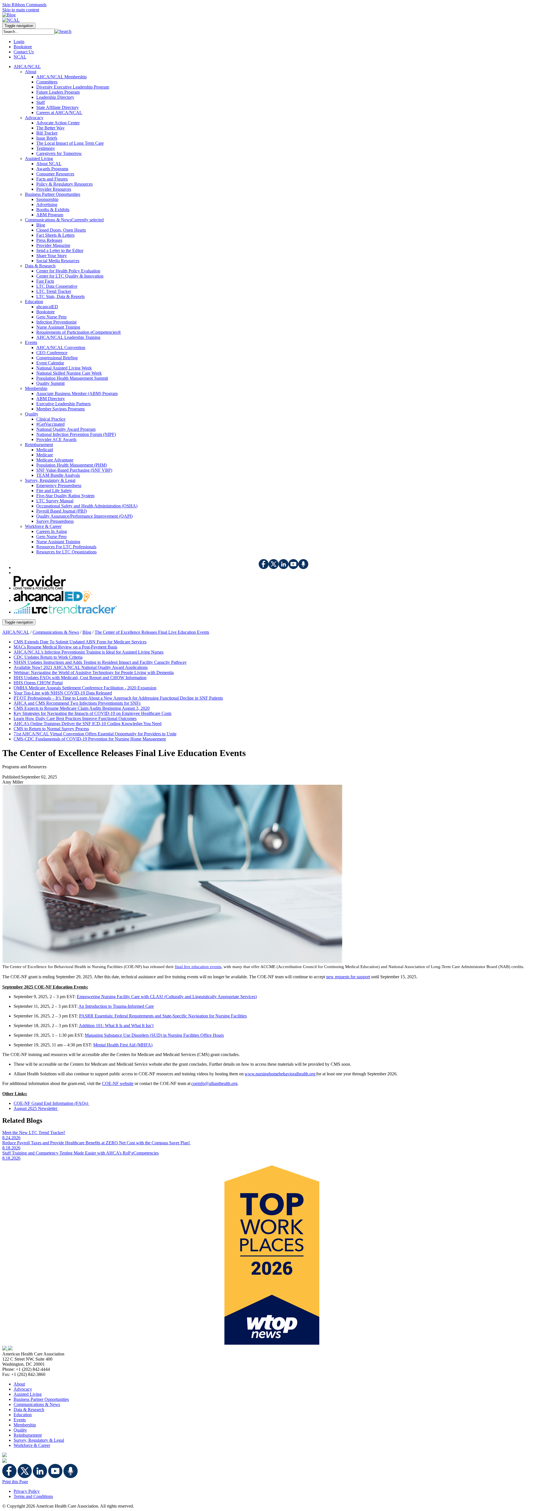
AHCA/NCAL (15, 632)
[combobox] (28, 32)
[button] (63, 31)
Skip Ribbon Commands (24, 4)
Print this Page (15, 1481)
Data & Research (29, 1409)
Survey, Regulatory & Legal (39, 1440)
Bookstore (23, 46)
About (19, 1384)
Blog (86, 632)
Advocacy (23, 1389)
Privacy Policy (27, 1491)
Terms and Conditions (33, 1496)
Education (23, 1414)
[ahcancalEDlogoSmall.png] (53, 600)
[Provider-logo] (40, 587)
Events (20, 1419)
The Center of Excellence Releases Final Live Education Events (152, 632)
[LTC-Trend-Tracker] (65, 612)
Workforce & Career (32, 1445)
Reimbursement (28, 1435)
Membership (25, 1424)
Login (19, 41)
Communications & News (56, 632)
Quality (20, 1430)
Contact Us (24, 51)
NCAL (20, 56)
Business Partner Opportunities (41, 1399)
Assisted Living (28, 1394)
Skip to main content (20, 9)
